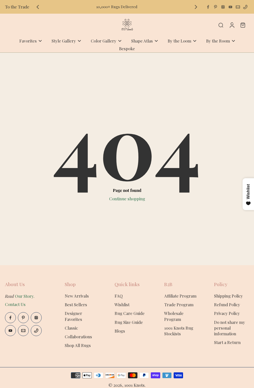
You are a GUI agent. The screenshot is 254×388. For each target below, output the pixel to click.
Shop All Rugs (78, 345)
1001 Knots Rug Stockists (178, 330)
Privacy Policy (227, 313)
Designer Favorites (73, 316)
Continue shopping (127, 198)
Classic (71, 328)
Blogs (120, 331)
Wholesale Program (174, 316)
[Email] (238, 7)
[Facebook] (208, 7)
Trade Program (178, 304)
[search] (220, 25)
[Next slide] (195, 6)
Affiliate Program (180, 296)
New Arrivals (77, 296)
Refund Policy (227, 304)
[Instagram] (223, 7)
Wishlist (122, 304)
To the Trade (17, 6)
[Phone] (245, 7)
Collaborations (78, 336)
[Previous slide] (37, 6)
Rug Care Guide (130, 313)
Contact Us (15, 304)
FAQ (119, 296)
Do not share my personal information (229, 327)
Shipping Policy (228, 296)
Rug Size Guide (129, 322)
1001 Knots (134, 385)
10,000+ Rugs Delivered (116, 6)
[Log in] (231, 25)
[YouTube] (230, 7)
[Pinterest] (215, 7)
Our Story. (24, 296)
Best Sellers (76, 304)
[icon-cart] (242, 25)
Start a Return (227, 342)
